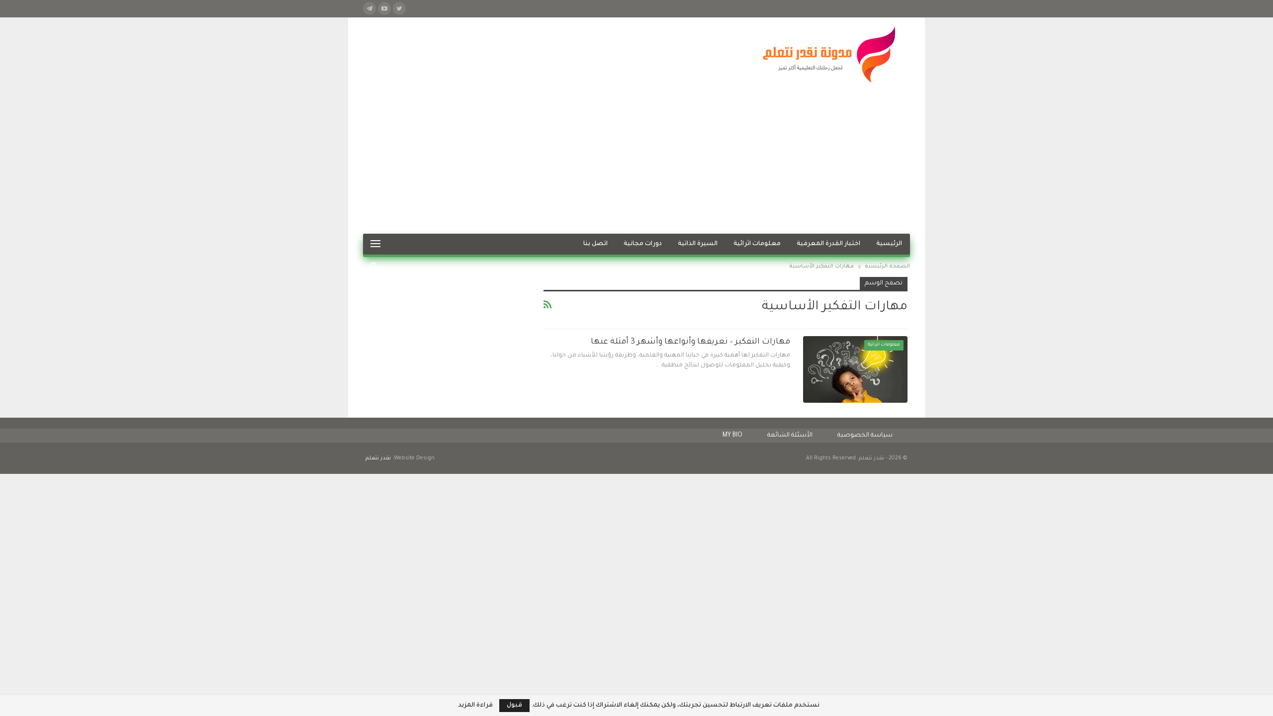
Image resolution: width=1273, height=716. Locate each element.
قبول (514, 705)
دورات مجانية (643, 244)
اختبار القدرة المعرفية (828, 244)
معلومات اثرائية (757, 244)
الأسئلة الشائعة (790, 435)
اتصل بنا (595, 244)
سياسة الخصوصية (865, 435)
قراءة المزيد (475, 705)
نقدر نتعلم (378, 458)
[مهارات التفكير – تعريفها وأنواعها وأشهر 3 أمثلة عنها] (855, 369)
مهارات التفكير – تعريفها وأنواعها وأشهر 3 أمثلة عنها (690, 342)
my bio (732, 435)
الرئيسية (889, 244)
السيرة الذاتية (698, 244)
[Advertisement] (636, 159)
